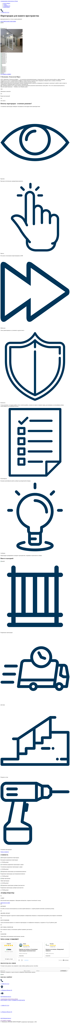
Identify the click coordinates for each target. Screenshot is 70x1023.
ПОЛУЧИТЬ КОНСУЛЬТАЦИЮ (8, 21)
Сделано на (61, 960)
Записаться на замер (5, 902)
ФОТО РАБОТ (6, 3)
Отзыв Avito (21, 955)
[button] (19, 960)
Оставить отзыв (9, 959)
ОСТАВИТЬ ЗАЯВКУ (6, 74)
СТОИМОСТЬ (6, 5)
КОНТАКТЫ (6, 7)
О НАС (5, 4)
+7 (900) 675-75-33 (5, 12)
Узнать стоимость (5, 851)
